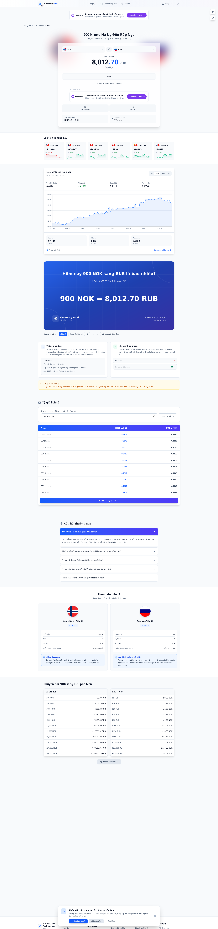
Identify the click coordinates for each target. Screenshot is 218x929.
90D (163, 173)
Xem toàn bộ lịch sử (161, 250)
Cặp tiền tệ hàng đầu (108, 3)
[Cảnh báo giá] (178, 4)
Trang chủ (27, 25)
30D (157, 173)
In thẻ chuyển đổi (110, 761)
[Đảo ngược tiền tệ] (109, 49)
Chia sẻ (63, 334)
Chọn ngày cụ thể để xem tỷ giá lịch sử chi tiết (58, 411)
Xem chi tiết (166, 416)
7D (151, 173)
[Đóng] (155, 915)
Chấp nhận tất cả (78, 921)
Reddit (95, 334)
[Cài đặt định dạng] (212, 11)
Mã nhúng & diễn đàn (110, 334)
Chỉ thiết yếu (96, 921)
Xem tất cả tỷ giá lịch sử (109, 500)
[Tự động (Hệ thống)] (212, 17)
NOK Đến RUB (39, 25)
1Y (169, 173)
